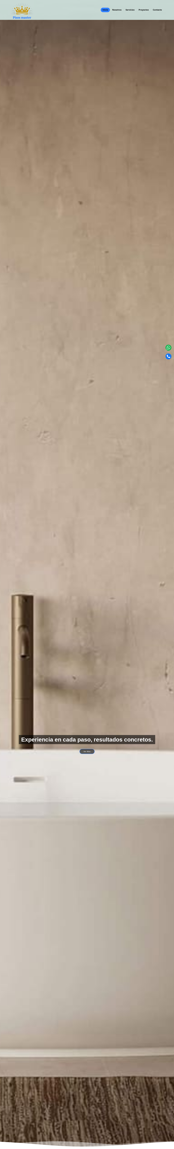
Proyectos (144, 9)
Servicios (130, 9)
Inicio (105, 9)
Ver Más (87, 751)
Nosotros (116, 9)
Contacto (157, 9)
